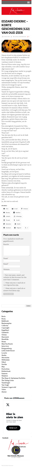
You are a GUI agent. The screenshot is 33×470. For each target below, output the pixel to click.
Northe (4, 364)
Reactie (6, 244)
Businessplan (6, 323)
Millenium (6, 360)
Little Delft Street (8, 351)
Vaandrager (6, 383)
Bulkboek (5, 321)
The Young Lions (8, 380)
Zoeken (28, 306)
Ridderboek (22, 36)
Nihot (4, 362)
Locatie (4, 353)
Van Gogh (5, 385)
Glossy (4, 335)
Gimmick (5, 332)
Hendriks (5, 339)
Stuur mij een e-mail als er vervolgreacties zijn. (14, 284)
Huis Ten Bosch (7, 344)
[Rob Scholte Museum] (16, 11)
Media (4, 355)
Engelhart (5, 330)
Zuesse (4, 392)
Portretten (5, 369)
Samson (4, 374)
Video (4, 389)
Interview (5, 346)
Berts (4, 316)
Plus (3, 367)
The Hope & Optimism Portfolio (13, 378)
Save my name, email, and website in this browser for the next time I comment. (14, 277)
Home (16, 36)
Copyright (5, 328)
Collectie (5, 326)
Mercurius (5, 358)
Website (6, 269)
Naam (5, 258)
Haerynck (5, 337)
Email (5, 264)
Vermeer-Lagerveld (9, 387)
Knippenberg (7, 348)
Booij (3, 319)
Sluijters (5, 376)
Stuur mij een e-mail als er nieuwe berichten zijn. (14, 289)
